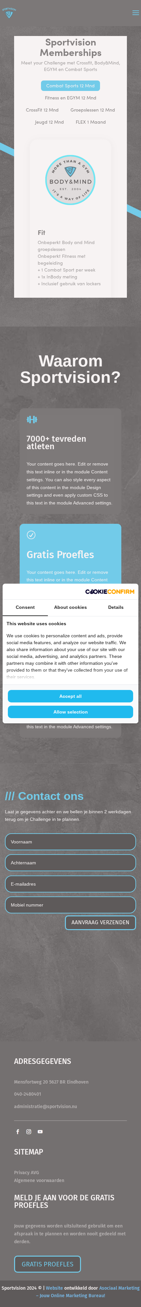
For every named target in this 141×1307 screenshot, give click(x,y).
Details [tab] (116, 607)
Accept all (70, 696)
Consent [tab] (25, 607)
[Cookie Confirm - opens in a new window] (109, 591)
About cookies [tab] (70, 607)
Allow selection (70, 712)
